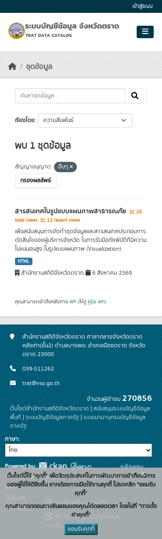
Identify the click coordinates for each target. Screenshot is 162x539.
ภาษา (11, 439)
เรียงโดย (24, 120)
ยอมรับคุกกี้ (81, 529)
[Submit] (135, 95)
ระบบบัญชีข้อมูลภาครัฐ (52, 417)
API (72, 301)
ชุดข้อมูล (39, 66)
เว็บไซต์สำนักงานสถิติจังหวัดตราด (49, 409)
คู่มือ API (96, 301)
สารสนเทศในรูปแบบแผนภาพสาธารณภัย (71, 211)
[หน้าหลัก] (12, 66)
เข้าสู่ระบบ (143, 6)
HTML (23, 261)
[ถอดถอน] (71, 167)
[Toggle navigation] (145, 32)
